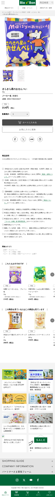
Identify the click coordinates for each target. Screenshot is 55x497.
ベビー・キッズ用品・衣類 (12, 252)
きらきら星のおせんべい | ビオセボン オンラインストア (27, 3)
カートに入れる (30, 122)
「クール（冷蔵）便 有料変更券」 (15, 221)
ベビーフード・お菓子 (29, 254)
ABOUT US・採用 (46, 8)
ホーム (4, 12)
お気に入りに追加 (27, 129)
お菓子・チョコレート (14, 12)
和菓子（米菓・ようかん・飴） (31, 12)
